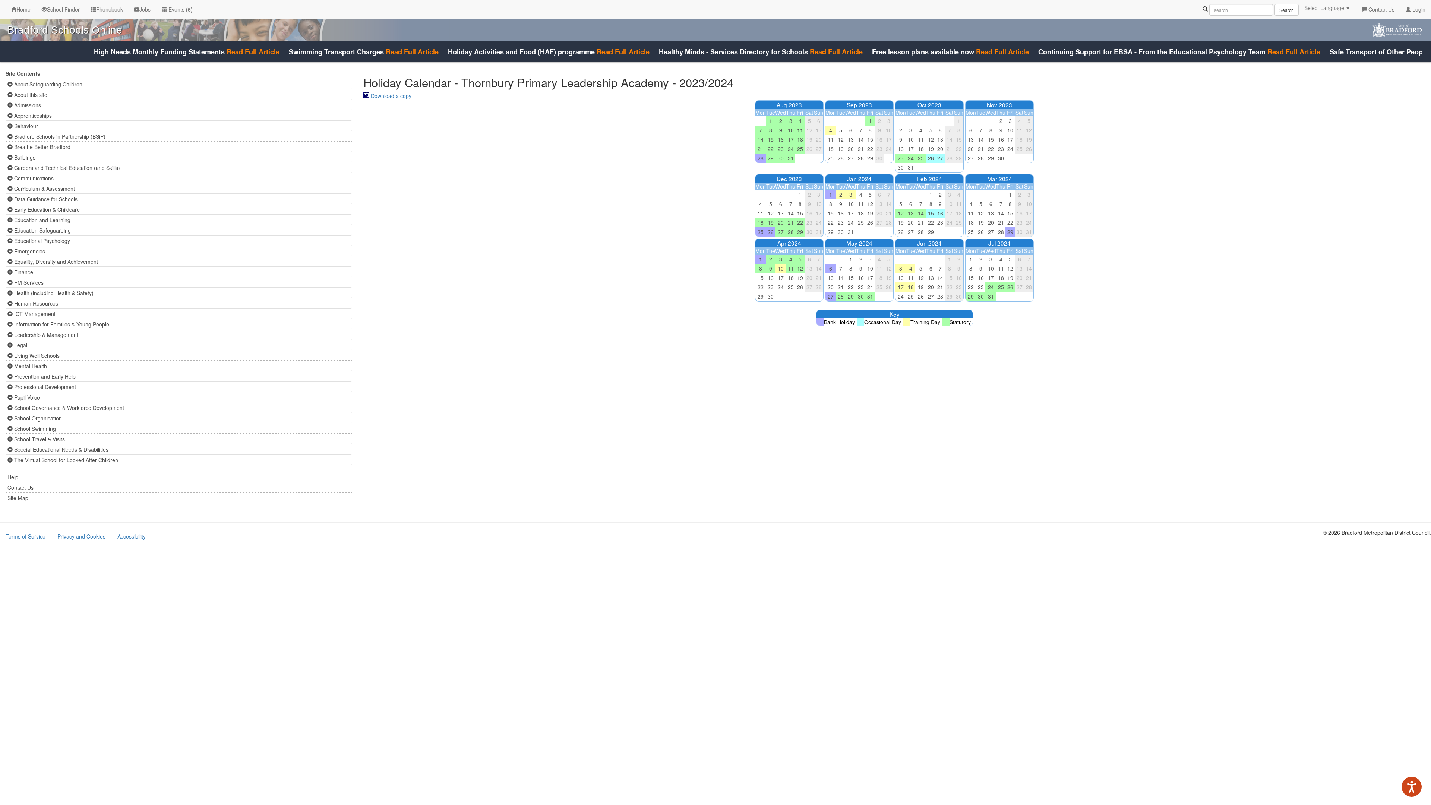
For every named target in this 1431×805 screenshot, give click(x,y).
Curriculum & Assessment (44, 188)
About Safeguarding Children (47, 84)
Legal (20, 345)
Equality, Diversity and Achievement (55, 261)
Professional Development (44, 387)
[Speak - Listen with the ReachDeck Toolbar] (1412, 787)
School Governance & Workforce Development (68, 407)
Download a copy (391, 96)
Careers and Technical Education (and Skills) (66, 167)
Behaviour (25, 126)
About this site (30, 94)
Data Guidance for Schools (45, 199)
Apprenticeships (32, 115)
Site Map (17, 498)
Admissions (27, 105)
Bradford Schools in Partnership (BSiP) (59, 136)
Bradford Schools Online (64, 30)
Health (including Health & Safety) (53, 293)
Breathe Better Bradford (41, 147)
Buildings (24, 157)
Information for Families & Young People (61, 324)
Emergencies (29, 251)
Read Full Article (229, 52)
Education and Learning (41, 220)
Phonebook (109, 9)
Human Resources (35, 303)
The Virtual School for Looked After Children (65, 460)
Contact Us (1380, 9)
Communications (33, 178)
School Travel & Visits (39, 439)
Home (23, 9)
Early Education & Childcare (46, 209)
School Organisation (37, 418)
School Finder (63, 9)
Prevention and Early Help (44, 376)
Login (1418, 9)
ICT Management (34, 314)
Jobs (145, 9)
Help (12, 477)
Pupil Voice (26, 397)
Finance (23, 272)
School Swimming (34, 428)
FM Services (28, 282)
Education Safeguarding (42, 230)
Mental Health (30, 366)
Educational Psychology (41, 240)
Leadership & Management (45, 334)
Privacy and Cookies (81, 536)
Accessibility (131, 536)
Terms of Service (25, 536)
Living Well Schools (36, 355)
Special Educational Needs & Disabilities (60, 449)
